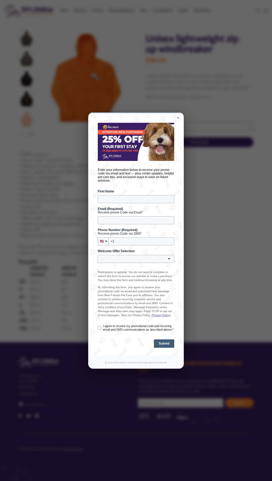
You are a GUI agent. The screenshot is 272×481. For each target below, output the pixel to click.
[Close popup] (178, 118)
